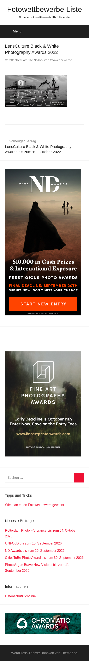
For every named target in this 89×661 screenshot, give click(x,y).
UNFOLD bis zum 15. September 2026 (33, 543)
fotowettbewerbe (61, 60)
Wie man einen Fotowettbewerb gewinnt (34, 505)
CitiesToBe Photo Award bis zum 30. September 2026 (44, 557)
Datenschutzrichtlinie (20, 596)
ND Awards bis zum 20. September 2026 (35, 550)
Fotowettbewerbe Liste (44, 9)
